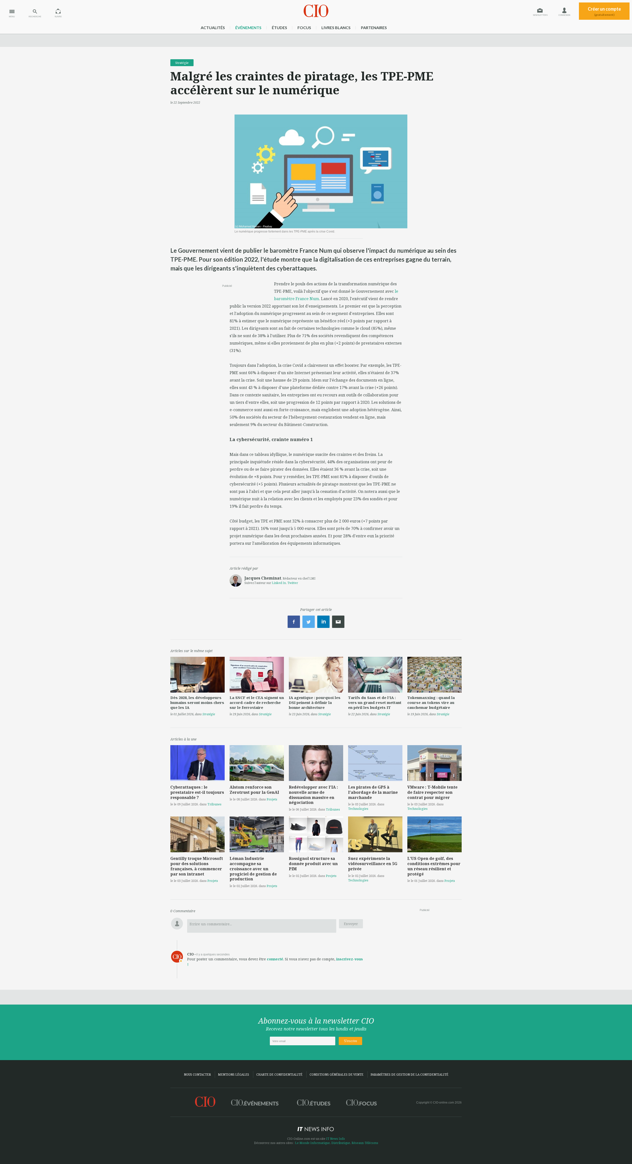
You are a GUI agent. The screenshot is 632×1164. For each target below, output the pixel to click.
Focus (304, 27)
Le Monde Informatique (312, 1143)
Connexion (564, 15)
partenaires (374, 27)
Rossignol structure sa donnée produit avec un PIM (313, 864)
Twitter (292, 583)
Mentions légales (233, 1074)
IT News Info (335, 1139)
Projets (272, 799)
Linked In (279, 583)
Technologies (358, 808)
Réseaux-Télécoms (365, 1143)
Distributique (340, 1143)
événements (248, 27)
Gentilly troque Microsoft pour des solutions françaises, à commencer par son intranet (196, 866)
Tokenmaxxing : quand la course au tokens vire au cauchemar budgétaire (431, 702)
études (279, 27)
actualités (213, 27)
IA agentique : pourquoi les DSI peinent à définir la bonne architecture (314, 702)
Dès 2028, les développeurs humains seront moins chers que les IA (197, 702)
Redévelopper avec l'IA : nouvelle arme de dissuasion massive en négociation (313, 794)
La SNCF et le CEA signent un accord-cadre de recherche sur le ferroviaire (257, 702)
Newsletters (540, 15)
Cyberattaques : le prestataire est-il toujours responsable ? (197, 792)
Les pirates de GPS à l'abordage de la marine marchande (373, 792)
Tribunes (214, 804)
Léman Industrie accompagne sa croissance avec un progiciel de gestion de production (253, 869)
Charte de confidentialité (279, 1074)
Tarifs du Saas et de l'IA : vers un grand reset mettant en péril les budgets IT (374, 702)
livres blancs (336, 27)
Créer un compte (604, 11)
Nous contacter (197, 1074)
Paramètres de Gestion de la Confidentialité (409, 1074)
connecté (275, 959)
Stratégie (182, 62)
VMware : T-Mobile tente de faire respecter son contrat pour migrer (432, 792)
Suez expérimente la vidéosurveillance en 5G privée (372, 864)
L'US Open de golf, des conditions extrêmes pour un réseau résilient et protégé (433, 866)
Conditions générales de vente (336, 1074)
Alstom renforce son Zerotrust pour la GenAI (254, 789)
